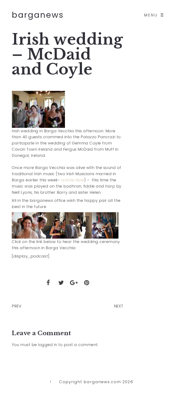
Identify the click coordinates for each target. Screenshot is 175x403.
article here (72, 180)
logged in (47, 344)
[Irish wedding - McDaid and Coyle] (38, 109)
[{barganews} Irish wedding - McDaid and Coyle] (25, 225)
